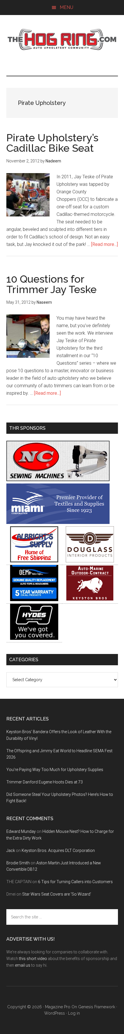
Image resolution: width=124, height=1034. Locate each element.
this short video (33, 958)
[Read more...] (104, 244)
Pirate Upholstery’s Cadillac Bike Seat (52, 142)
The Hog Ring (62, 40)
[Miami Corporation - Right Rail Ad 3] (58, 522)
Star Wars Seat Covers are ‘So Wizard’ (56, 894)
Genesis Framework (96, 1007)
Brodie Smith (18, 863)
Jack (10, 850)
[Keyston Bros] (90, 599)
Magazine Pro (57, 1007)
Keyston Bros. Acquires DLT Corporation (58, 850)
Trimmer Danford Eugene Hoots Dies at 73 (44, 782)
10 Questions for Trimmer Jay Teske (51, 284)
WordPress (54, 1013)
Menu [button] (66, 7)
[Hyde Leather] (34, 638)
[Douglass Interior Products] (90, 561)
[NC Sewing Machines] (58, 479)
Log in (74, 1013)
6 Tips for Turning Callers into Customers (75, 881)
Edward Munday (21, 831)
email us (22, 965)
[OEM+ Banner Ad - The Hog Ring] (34, 599)
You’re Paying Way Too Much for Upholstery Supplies (54, 769)
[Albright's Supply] (34, 561)
